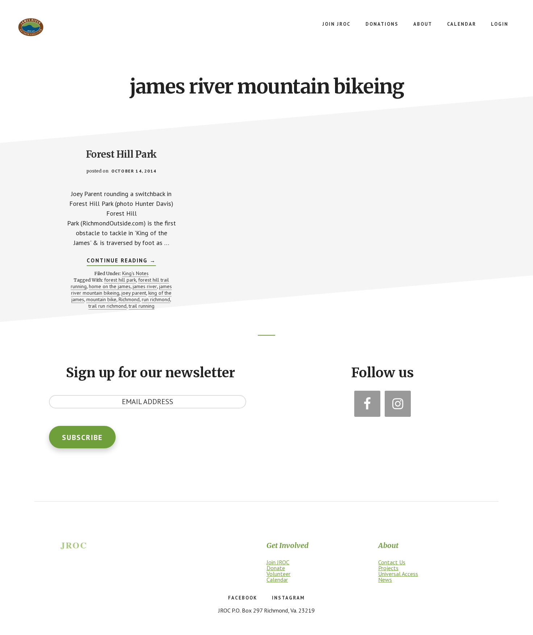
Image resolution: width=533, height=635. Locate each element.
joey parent (133, 293)
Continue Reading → (121, 261)
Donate (275, 568)
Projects (388, 568)
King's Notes (135, 273)
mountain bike (101, 299)
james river (145, 286)
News (385, 579)
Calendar (277, 579)
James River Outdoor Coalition (31, 27)
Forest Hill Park (121, 154)
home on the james (110, 286)
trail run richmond (107, 306)
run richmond (156, 299)
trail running (141, 306)
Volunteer (278, 573)
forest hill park (120, 280)
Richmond (129, 299)
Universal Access (398, 573)
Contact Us (391, 562)
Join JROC (277, 562)
